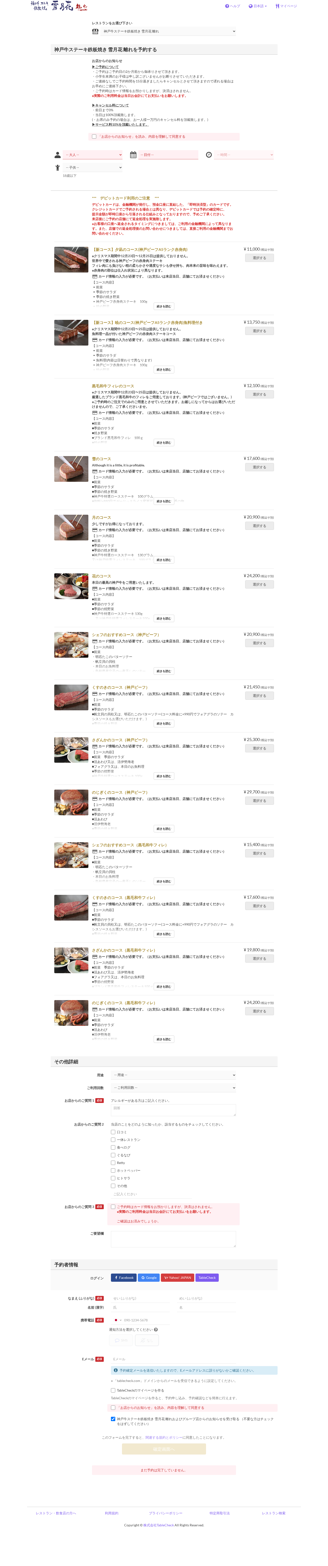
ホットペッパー (128, 1170)
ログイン (97, 1278)
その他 (122, 1186)
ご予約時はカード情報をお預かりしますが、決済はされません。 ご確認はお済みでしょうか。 (165, 1214)
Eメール (92, 1359)
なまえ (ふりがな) (85, 1298)
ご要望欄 (97, 1233)
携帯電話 (91, 1320)
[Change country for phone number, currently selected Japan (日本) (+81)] (117, 1320)
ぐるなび (123, 1155)
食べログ (123, 1147)
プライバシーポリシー (165, 1513)
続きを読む (164, 306)
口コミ (122, 1132)
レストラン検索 (273, 1513)
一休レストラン (128, 1140)
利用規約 (111, 1513)
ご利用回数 (95, 1088)
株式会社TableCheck (158, 1525)
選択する (259, 258)
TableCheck (207, 1277)
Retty (121, 1163)
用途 (100, 1075)
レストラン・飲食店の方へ (56, 1513)
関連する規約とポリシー (164, 1437)
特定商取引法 (220, 1513)
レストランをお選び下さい (112, 23)
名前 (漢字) (96, 1307)
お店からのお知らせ (107, 61)
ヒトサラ (123, 1178)
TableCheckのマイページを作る (140, 1390)
